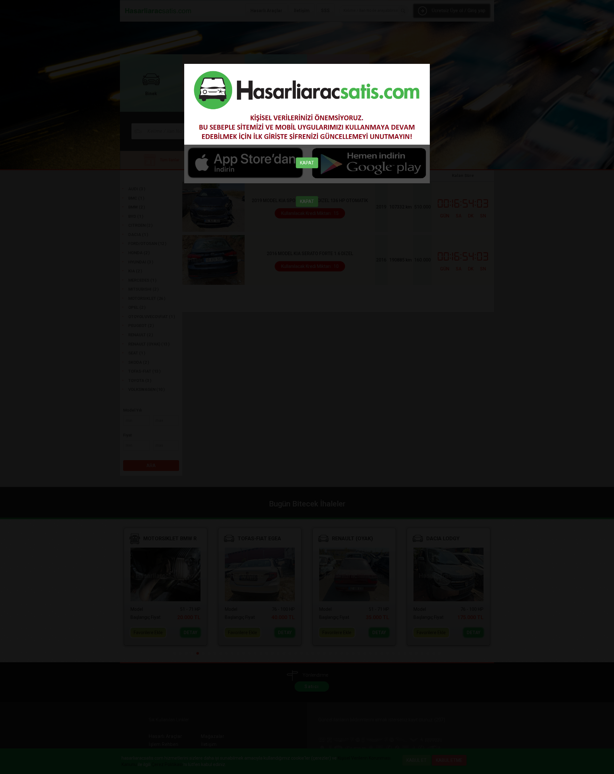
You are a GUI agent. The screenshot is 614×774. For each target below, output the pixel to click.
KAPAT (307, 162)
